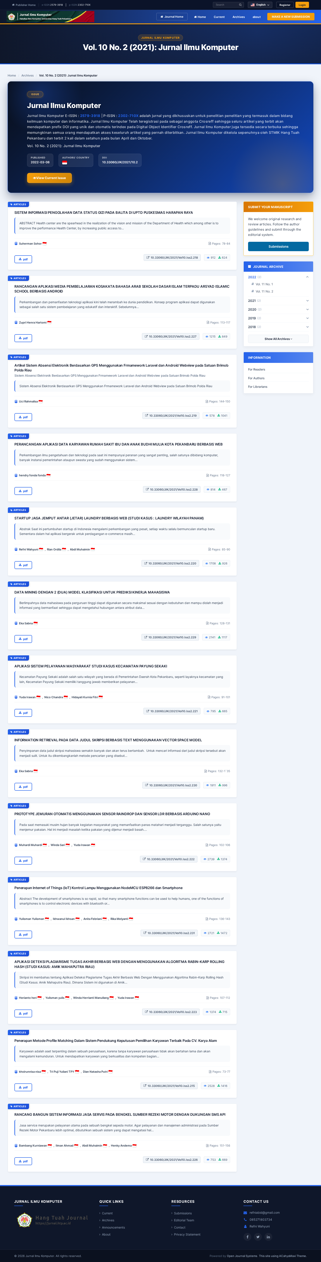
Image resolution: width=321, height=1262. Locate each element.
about (257, 17)
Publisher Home (26, 5)
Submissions (278, 246)
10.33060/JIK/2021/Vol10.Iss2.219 (173, 415)
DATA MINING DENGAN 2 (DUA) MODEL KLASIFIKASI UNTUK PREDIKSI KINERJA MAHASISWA (92, 592)
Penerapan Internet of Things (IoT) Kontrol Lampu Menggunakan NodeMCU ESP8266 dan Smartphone (98, 888)
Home (201, 17)
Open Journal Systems (242, 1256)
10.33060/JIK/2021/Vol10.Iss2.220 (172, 563)
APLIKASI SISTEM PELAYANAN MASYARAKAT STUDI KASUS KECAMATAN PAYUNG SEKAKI (90, 666)
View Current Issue (51, 178)
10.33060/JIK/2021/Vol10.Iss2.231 (171, 933)
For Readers (256, 369)
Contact (179, 1227)
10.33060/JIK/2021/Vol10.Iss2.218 (174, 257)
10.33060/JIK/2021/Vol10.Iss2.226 (174, 1159)
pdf (25, 259)
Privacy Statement (187, 1234)
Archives (239, 17)
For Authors (256, 378)
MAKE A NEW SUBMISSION (291, 16)
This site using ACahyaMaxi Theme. (283, 1256)
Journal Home (173, 16)
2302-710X (84, 4)
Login (302, 5)
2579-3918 (56, 4)
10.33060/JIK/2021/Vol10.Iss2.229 (172, 637)
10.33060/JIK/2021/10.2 (120, 162)
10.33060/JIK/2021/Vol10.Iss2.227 (173, 336)
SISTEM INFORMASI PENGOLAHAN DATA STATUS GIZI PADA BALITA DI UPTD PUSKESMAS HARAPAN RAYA (103, 212)
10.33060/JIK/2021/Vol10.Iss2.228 (174, 489)
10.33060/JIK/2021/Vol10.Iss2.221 (174, 711)
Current (219, 17)
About (106, 1234)
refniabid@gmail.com (265, 1212)
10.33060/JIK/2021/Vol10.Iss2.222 (171, 859)
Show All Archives (277, 339)
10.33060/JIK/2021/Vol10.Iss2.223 (173, 1012)
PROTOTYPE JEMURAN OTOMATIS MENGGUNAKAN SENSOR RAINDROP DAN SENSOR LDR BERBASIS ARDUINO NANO (112, 814)
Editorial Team (184, 1220)
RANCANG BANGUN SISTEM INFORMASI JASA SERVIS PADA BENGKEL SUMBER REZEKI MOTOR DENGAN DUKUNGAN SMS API (119, 1114)
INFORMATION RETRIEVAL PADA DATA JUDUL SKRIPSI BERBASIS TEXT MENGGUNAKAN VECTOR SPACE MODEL (108, 740)
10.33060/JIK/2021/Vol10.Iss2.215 (171, 1086)
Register (285, 5)
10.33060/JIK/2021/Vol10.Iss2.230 (173, 785)
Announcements (113, 1227)
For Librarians (258, 386)
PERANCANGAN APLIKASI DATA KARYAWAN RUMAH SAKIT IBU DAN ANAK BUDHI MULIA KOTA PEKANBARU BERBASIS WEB (118, 444)
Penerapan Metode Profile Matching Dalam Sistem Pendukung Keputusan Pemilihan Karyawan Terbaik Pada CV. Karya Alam (115, 1040)
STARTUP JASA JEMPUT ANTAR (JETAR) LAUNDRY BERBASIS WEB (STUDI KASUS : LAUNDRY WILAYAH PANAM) (109, 518)
